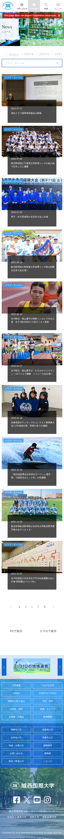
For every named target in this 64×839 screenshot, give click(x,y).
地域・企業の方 (16, 745)
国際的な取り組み (16, 701)
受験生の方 (16, 729)
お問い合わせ (22, 9)
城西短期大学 (49, 817)
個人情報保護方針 (18, 811)
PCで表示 (16, 631)
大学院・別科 (16, 709)
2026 (14, 55)
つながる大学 (47, 685)
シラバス (47, 761)
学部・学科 (47, 701)
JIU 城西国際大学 (7, 6)
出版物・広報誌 (16, 717)
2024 (44, 54)
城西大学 (34, 817)
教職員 (47, 753)
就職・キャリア (47, 709)
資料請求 (47, 745)
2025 (29, 54)
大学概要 (16, 685)
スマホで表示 (48, 631)
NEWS (16, 693)
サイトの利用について (43, 811)
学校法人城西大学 (16, 817)
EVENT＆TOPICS (47, 693)
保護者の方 (47, 729)
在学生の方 (16, 737)
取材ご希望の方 (16, 761)
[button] (4, 667)
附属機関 (47, 717)
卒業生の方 (47, 737)
